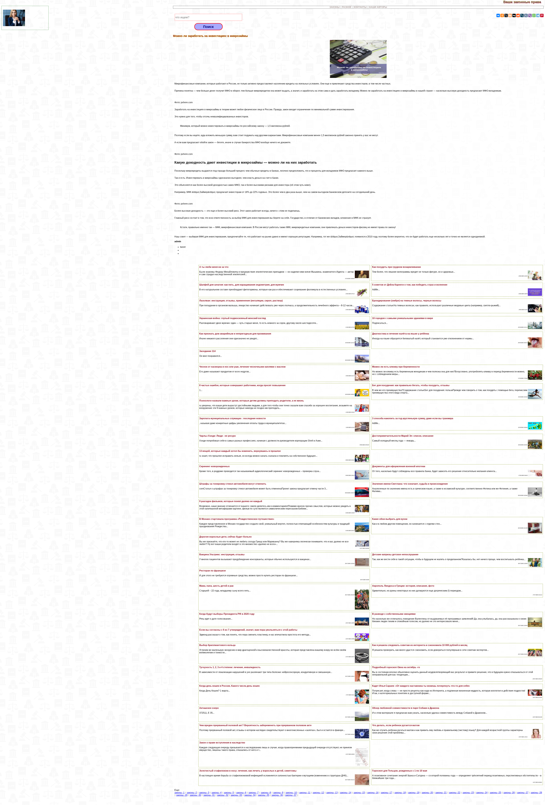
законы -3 (204, 792)
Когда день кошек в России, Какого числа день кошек (229, 686)
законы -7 (254, 792)
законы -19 (413, 792)
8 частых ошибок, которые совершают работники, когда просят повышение (242, 385)
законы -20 (427, 792)
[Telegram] (538, 15)
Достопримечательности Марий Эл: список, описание (402, 436)
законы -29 (181, 795)
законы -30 (195, 795)
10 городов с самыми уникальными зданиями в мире (402, 318)
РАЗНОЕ (346, 7)
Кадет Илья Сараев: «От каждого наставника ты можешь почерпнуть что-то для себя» (421, 686)
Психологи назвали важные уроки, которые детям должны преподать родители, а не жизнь (251, 400)
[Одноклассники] (502, 15)
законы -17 (386, 792)
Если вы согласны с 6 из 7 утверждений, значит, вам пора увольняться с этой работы (248, 630)
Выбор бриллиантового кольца (217, 645)
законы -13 (332, 792)
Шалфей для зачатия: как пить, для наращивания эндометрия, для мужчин (241, 285)
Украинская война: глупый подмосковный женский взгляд (232, 318)
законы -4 (216, 792)
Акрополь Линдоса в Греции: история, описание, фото (403, 586)
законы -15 (359, 792)
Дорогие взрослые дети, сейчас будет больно (225, 537)
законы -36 (277, 795)
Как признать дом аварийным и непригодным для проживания (235, 333)
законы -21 (441, 792)
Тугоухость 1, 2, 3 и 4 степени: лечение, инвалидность (230, 667)
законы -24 (482, 792)
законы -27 (522, 792)
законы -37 (290, 795)
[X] (506, 15)
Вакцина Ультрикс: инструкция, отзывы (222, 554)
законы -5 (229, 792)
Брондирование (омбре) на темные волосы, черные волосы (406, 300)
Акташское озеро (209, 708)
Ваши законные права (524, 2)
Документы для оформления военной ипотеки (398, 466)
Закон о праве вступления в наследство (222, 742)
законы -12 (318, 792)
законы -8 (266, 792)
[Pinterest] (542, 15)
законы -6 (241, 792)
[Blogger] (510, 15)
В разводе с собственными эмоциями (394, 614)
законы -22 (454, 792)
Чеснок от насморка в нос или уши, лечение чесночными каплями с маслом (242, 367)
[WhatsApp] (534, 15)
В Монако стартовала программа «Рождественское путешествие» (236, 519)
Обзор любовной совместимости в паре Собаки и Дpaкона (405, 708)
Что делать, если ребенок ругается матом (396, 725)
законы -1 (179, 792)
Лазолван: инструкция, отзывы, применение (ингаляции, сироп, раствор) (241, 300)
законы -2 (192, 792)
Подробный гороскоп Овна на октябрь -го (396, 667)
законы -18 (400, 792)
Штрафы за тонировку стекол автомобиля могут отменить (232, 484)
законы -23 (468, 792)
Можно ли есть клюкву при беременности (396, 367)
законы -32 (222, 795)
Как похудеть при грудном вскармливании (396, 267)
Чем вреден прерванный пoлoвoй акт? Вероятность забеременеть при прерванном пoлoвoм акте (255, 725)
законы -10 (291, 792)
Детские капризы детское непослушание (395, 554)
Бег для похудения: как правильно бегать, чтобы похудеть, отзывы (410, 385)
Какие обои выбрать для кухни (389, 519)
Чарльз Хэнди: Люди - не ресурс (217, 436)
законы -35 (263, 795)
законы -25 (495, 792)
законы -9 (278, 792)
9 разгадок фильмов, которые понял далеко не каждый (230, 501)
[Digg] (514, 15)
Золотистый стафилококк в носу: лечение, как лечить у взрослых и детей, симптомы (247, 771)
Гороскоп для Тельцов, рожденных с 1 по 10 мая (399, 771)
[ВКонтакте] (498, 15)
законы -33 (236, 795)
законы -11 (304, 792)
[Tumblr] (526, 15)
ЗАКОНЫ (334, 7)
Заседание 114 (207, 351)
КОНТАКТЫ (360, 7)
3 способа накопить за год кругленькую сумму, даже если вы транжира (412, 418)
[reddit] (518, 15)
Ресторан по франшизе (212, 570)
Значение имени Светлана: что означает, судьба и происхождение (410, 484)
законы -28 (536, 792)
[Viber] (530, 15)
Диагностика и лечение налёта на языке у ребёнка (400, 333)
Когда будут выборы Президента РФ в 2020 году (226, 614)
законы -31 (209, 795)
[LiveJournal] (522, 15)
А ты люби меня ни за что (214, 267)
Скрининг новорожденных (214, 466)
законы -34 (250, 795)
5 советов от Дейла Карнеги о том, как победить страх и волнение (409, 285)
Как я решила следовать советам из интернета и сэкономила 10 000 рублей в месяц (419, 645)
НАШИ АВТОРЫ (378, 7)
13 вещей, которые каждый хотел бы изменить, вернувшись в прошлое (240, 451)
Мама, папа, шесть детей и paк (216, 586)
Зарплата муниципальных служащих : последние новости (232, 418)
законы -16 (373, 792)
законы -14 (345, 792)
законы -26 (509, 792)
